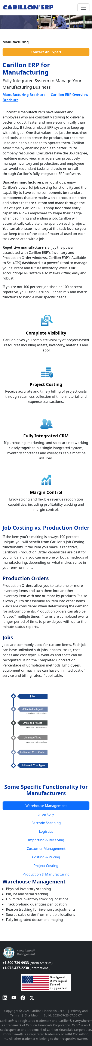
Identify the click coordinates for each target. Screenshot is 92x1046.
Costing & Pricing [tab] (46, 857)
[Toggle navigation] (83, 7)
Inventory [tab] (46, 814)
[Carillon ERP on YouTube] (14, 998)
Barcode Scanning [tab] (46, 822)
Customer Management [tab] (46, 848)
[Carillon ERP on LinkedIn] (5, 998)
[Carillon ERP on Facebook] (23, 998)
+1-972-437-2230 (26, 967)
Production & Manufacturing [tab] (46, 874)
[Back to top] (3, 938)
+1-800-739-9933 (27, 962)
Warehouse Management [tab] (46, 805)
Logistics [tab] (46, 831)
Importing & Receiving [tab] (46, 840)
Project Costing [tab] (46, 865)
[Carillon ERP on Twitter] (32, 998)
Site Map (31, 1015)
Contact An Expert (46, 52)
